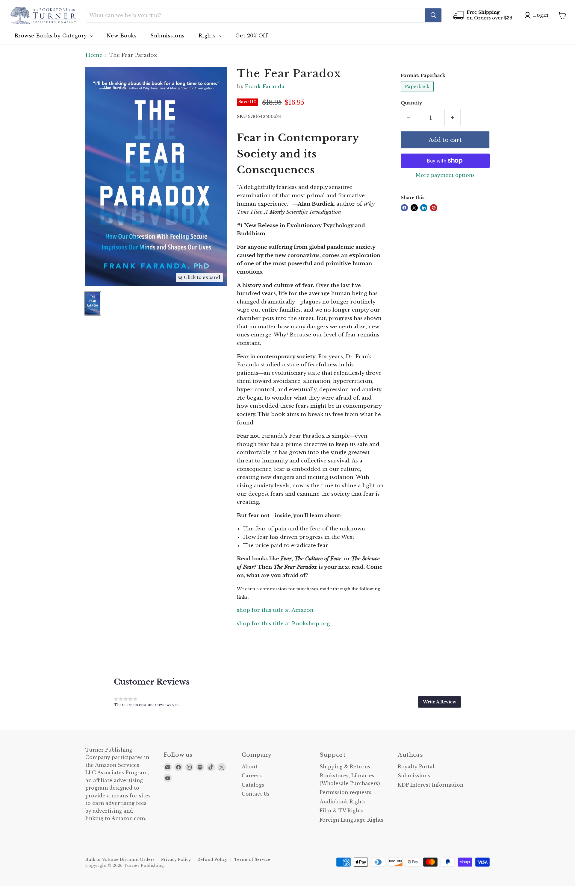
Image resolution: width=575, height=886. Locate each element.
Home (93, 55)
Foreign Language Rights (351, 820)
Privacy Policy (176, 859)
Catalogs (253, 785)
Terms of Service (252, 859)
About (250, 767)
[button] (439, 702)
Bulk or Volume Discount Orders (120, 859)
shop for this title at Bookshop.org (283, 623)
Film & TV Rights (342, 811)
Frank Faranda (265, 87)
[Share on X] (414, 207)
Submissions (414, 776)
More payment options (445, 175)
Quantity (411, 103)
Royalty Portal (416, 767)
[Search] (433, 15)
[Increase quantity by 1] (453, 117)
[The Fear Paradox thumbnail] (93, 303)
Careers (252, 776)
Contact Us (256, 794)
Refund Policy (212, 859)
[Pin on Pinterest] (433, 207)
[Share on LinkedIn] (423, 207)
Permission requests (345, 792)
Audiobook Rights (343, 802)
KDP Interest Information (430, 785)
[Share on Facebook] (404, 207)
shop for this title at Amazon (275, 610)
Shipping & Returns (345, 767)
